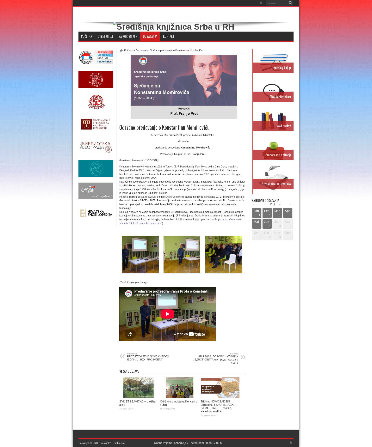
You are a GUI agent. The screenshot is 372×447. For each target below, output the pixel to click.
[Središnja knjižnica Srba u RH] (173, 26)
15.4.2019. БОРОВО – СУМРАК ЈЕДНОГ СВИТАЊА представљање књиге (215, 358)
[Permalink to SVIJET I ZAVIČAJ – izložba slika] (138, 397)
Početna (86, 36)
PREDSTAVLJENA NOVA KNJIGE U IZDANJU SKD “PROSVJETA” (148, 357)
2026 (272, 204)
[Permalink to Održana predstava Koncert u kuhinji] (179, 397)
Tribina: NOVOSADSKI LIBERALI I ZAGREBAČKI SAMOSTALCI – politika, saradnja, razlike (217, 406)
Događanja (150, 36)
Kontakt (168, 36)
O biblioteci (105, 36)
